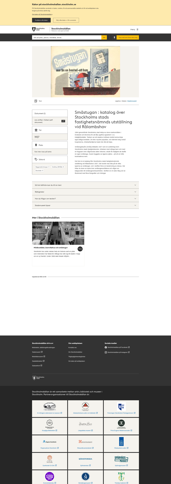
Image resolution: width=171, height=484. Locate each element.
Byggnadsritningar (42, 167)
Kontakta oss (72, 347)
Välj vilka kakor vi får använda (66, 20)
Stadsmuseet (132, 101)
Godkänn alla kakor (41, 20)
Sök (104, 37)
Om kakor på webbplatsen (76, 361)
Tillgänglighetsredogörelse (76, 356)
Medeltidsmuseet (37, 356)
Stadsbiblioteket (37, 361)
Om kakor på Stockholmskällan (42, 14)
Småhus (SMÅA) (57, 167)
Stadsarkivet (36, 365)
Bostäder (39, 170)
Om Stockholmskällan (75, 352)
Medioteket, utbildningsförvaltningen (43, 347)
